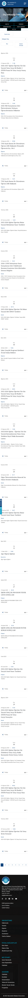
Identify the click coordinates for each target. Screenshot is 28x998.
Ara (7, 43)
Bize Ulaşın (5, 945)
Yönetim (4, 925)
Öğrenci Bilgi (5, 948)
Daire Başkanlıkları (7, 962)
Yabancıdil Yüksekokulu (8, 982)
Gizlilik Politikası (5, 907)
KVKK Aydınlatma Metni (7, 903)
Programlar (5, 987)
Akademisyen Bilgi (7, 951)
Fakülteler (4, 965)
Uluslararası (5, 933)
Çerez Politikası (5, 905)
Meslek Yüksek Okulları (8, 985)
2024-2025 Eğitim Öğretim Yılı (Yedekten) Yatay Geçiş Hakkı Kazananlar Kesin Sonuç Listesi (12, 752)
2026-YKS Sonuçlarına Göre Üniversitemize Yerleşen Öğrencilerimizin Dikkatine (10, 108)
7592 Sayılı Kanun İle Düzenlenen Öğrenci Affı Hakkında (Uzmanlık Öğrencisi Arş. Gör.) (12, 146)
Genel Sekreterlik (6, 960)
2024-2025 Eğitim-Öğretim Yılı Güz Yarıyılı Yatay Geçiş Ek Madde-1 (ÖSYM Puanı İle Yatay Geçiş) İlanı (13, 790)
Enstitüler (4, 977)
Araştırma (4, 931)
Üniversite (1, 503)
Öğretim (4, 928)
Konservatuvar (6, 979)
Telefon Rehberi (6, 936)
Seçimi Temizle (21, 44)
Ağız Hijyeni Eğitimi (8, 554)
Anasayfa (1, 511)
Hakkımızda (5, 923)
